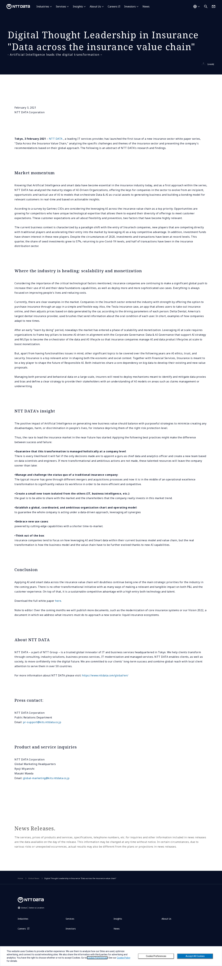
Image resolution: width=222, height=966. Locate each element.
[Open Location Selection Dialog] (196, 6)
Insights (78, 6)
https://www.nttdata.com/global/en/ (104, 675)
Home (20, 878)
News (146, 6)
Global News (33, 878)
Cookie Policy (123, 957)
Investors (130, 6)
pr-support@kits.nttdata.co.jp (42, 722)
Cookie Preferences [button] (97, 957)
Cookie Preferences (156, 956)
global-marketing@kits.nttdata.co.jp (46, 778)
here (58, 601)
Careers (112, 6)
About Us (95, 6)
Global (32, 907)
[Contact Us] (213, 6)
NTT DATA (56, 139)
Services (61, 6)
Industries (42, 6)
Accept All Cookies (195, 956)
